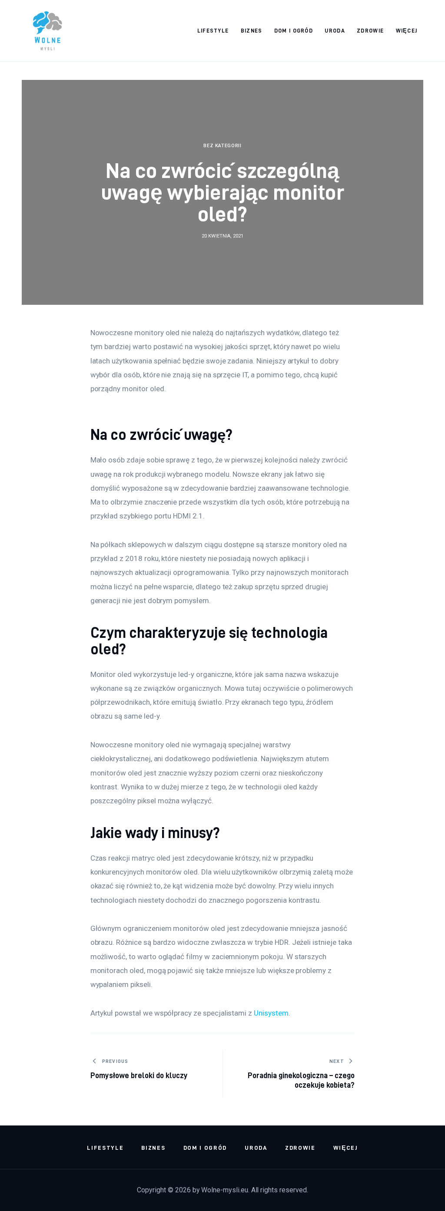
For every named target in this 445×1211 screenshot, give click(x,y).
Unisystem (271, 1013)
